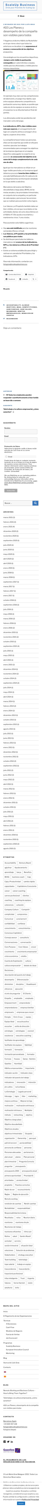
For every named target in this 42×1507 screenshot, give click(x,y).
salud (15, 1236)
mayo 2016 (7, 614)
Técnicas (6, 1321)
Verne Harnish (19, 1283)
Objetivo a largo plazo (13, 1120)
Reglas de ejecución (20, 1194)
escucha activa (23, 1022)
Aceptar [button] (21, 1503)
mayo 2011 (7, 816)
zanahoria (8, 1288)
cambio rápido (29, 882)
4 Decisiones (11, 1324)
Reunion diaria (29, 1218)
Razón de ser (10, 1190)
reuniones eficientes (13, 1232)
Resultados (9, 1218)
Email (6, 436)
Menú (22, 16)
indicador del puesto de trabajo (17, 1078)
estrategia (9, 1031)
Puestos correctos (22, 1185)
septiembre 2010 (10, 844)
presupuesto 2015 (12, 1171)
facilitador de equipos (13, 1045)
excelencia (9, 1036)
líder (23, 1096)
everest (31, 1031)
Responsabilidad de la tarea (15, 1213)
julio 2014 (7, 688)
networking (18, 1115)
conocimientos (24, 928)
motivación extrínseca (25, 1106)
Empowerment (10, 1003)
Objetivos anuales (12, 1129)
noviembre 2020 (10, 536)
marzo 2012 (8, 789)
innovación (21, 1082)
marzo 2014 (8, 701)
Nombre (7, 428)
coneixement (21, 919)
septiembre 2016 (10, 605)
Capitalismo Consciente (26, 886)
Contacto (7, 1367)
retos (18, 1218)
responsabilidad (23, 1208)
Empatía (8, 998)
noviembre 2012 (9, 757)
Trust (22, 1278)
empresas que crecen (25, 1012)
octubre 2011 (8, 807)
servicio (17, 1241)
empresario (9, 1012)
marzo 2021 (8, 517)
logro (17, 1096)
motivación (9, 1106)
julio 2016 (7, 609)
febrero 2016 (8, 623)
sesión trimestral (11, 1246)
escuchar (8, 1026)
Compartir (26, 910)
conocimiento (10, 928)
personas (28, 1148)
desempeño (9, 980)
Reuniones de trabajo (13, 1227)
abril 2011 (7, 821)
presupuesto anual (29, 1171)
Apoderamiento (21, 868)
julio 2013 (7, 734)
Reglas (7, 1194)
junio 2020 (7, 550)
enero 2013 (7, 747)
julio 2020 (7, 545)
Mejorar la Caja (26, 1101)
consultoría (24, 938)
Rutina (7, 1236)
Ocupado (28, 1134)
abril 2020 (7, 559)
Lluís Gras (30, 24)
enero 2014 (7, 711)
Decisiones (9, 970)
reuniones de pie (22, 1222)
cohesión (20, 905)
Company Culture (12, 910)
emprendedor (24, 1003)
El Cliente (27, 994)
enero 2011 (7, 830)
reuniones (9, 1222)
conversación (25, 942)
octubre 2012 (8, 761)
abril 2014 (7, 697)
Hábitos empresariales (14, 1068)
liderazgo (8, 1096)
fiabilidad (28, 1045)
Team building (10, 1260)
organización (10, 1138)
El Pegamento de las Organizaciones (17, 1316)
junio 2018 (7, 573)
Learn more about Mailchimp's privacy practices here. (20, 482)
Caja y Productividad (13, 882)
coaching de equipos (23, 900)
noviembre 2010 (9, 839)
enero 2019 (7, 568)
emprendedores (11, 1008)
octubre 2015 (8, 642)
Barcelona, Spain (9, 1421)
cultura (28, 961)
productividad (22, 1180)
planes (18, 1157)
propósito (8, 1185)
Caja (29, 877)
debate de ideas (30, 966)
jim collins (9, 1087)
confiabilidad (10, 924)
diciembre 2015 (9, 632)
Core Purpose (12, 309)
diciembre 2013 (9, 715)
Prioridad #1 (28, 1176)
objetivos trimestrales (13, 1134)
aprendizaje (9, 872)
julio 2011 (7, 812)
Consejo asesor (11, 938)
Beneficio (27, 872)
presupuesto (20, 1166)
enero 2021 (7, 527)
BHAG (19, 307)
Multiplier (28, 1110)
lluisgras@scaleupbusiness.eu (15, 1427)
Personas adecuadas (13, 1152)
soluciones (9, 1250)
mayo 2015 (7, 655)
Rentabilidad (9, 1208)
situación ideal (26, 1246)
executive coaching (23, 1036)
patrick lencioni (11, 1143)
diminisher (9, 984)
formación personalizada (14, 1054)
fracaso (17, 1059)
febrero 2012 (8, 793)
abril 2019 (7, 563)
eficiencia (8, 989)
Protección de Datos (12, 446)
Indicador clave (26, 1073)
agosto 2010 (8, 849)
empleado (29, 998)
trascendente (24, 1269)
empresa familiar (27, 1008)
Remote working (11, 1199)
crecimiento (9, 952)
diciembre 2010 (9, 835)
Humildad (18, 1064)
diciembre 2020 (9, 531)
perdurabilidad (25, 1143)
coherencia (9, 905)
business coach (18, 877)
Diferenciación (23, 980)
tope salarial (9, 1264)
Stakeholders (10, 1255)
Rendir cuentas (30, 1204)
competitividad (29, 307)
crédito (24, 956)
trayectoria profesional (14, 1274)
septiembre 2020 (10, 540)
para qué (32, 1138)
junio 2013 (7, 738)
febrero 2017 (8, 591)
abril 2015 (7, 660)
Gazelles (8, 1064)
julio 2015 (7, 651)
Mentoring (10, 1353)
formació (8, 1050)
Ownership (22, 1138)
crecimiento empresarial (27, 952)
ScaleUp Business (13, 1346)
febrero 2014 (8, 706)
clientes (26, 896)
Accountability (13, 305)
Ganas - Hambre (29, 1059)
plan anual (9, 1157)
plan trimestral (10, 1162)
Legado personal (24, 1092)
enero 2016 (7, 628)
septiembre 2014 (10, 683)
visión (30, 1283)
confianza (21, 924)
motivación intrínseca (13, 1110)
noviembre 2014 (9, 674)
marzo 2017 (8, 586)
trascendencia (10, 1269)
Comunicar (9, 919)
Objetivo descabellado (13, 1124)
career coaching (19, 891)
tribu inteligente (11, 1278)
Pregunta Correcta (26, 1162)
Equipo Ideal (9, 1022)
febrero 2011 (8, 826)
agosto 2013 (8, 729)
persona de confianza (13, 1148)
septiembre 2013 (10, 724)
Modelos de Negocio (14, 1331)
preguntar (9, 1166)
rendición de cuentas (13, 1204)
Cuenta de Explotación (13, 961)
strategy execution (25, 1255)
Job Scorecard (11, 1338)
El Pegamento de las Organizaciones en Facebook (19, 1461)
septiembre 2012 (10, 766)
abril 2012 (7, 784)
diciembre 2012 (9, 752)
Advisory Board (25, 863)
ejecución (19, 989)
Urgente (31, 1278)
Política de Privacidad (30, 1500)
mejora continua (11, 1101)
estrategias (20, 1031)
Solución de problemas (25, 1250)
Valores (8, 1283)
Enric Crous (18, 1017)
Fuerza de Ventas (13, 1334)
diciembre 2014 (9, 669)
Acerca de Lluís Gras (11, 1363)
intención (32, 1082)
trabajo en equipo (24, 1264)
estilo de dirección (22, 1026)
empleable (18, 998)
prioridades (9, 1180)
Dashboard (11, 311)
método (8, 1115)
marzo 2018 (8, 577)
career (7, 891)
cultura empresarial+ (13, 966)
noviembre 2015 (9, 637)
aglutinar (8, 868)
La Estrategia (10, 1092)
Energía (8, 1017)
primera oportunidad (13, 1176)
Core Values (26, 309)
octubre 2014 (8, 678)
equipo (28, 1017)
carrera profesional (12, 896)
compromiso (22, 914)
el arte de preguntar (12, 994)
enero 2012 (7, 798)
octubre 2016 (8, 600)
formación (19, 1050)
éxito (17, 1288)
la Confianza (20, 1087)
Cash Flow (10, 1327)
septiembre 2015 (10, 646)
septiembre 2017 (10, 582)
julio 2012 (7, 770)
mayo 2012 (7, 780)
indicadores (9, 1082)
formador (30, 1054)
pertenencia (28, 1152)
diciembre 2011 (9, 803)
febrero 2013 (8, 743)
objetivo (29, 1115)
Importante (29, 1068)
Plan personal (29, 1157)
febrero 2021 (8, 522)
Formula (8, 1059)
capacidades (9, 886)
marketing (32, 1096)
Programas (7, 1343)
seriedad (8, 1241)
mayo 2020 (7, 554)
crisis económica (11, 956)
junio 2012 (7, 775)
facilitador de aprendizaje (15, 1040)
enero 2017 (7, 596)
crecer (33, 947)
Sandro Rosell (25, 1236)
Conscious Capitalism (13, 933)
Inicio (5, 1312)
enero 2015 (7, 665)
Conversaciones (11, 942)
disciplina (20, 984)
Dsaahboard (12, 319)
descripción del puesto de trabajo (18, 975)
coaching (8, 900)
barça (19, 872)
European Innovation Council (17, 1350)
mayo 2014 (7, 692)
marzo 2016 (8, 619)
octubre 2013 (8, 720)
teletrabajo (23, 1260)
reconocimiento (24, 1190)
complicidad (9, 914)
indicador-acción (11, 1073)
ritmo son (27, 1232)
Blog (5, 1358)
